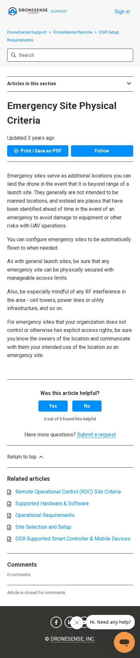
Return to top (22, 457)
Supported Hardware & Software (52, 503)
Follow (102, 150)
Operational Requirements (45, 515)
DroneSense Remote (72, 32)
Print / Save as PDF (41, 150)
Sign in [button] (122, 11)
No (87, 406)
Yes (53, 406)
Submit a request (96, 434)
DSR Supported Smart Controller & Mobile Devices (73, 539)
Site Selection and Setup (43, 527)
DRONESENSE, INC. (72, 639)
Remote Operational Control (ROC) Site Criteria (68, 492)
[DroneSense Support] (37, 12)
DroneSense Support (27, 32)
